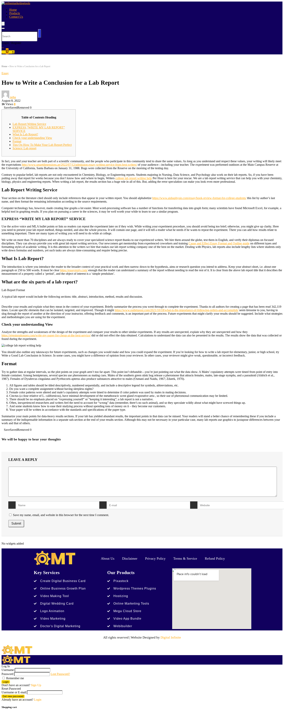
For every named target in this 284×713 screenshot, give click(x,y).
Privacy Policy (155, 558)
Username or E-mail (14, 692)
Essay (5, 73)
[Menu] (3, 24)
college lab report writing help (133, 178)
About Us (107, 558)
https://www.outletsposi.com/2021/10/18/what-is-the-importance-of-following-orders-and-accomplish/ (176, 310)
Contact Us (16, 16)
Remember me (14, 678)
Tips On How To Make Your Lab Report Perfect (42, 144)
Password (7, 674)
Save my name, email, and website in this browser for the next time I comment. (61, 515)
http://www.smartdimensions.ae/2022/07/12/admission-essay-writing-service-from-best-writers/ (79, 164)
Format (17, 141)
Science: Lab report (24, 148)
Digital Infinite (171, 637)
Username (8, 670)
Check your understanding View (32, 137)
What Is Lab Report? (25, 134)
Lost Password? (60, 674)
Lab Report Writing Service (29, 124)
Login (6, 681)
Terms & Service (185, 558)
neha (13, 97)
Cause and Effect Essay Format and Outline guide (219, 243)
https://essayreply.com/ (74, 270)
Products (14, 13)
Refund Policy (215, 558)
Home (13, 9)
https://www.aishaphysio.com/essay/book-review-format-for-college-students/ (199, 198)
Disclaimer (129, 558)
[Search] (3, 28)
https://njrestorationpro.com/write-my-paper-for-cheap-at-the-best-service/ (46, 335)
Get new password (13, 696)
